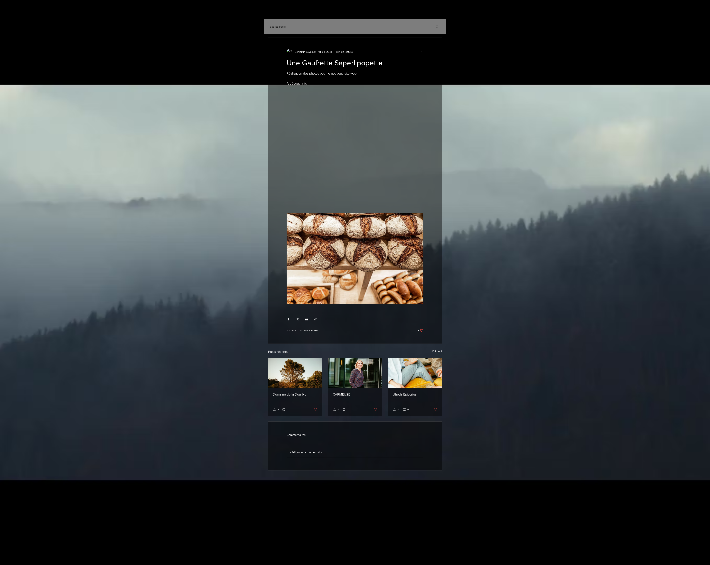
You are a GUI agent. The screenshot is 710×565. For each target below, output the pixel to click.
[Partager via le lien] (315, 319)
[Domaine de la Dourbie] (295, 373)
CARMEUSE (341, 394)
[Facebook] (429, 12)
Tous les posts (277, 26)
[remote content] (355, 147)
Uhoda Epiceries (404, 394)
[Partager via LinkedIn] (306, 319)
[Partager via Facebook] (288, 319)
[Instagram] (420, 12)
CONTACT (319, 12)
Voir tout (437, 351)
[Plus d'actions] (421, 52)
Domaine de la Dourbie (289, 394)
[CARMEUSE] (355, 373)
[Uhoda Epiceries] (415, 373)
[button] (437, 26)
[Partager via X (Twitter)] (297, 319)
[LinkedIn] (438, 12)
